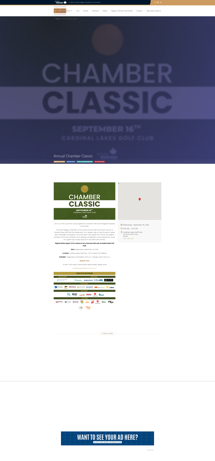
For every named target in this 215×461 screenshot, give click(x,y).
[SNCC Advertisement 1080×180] (107, 438)
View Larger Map (128, 238)
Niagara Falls (71, 161)
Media (105, 11)
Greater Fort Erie (59, 161)
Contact (139, 11)
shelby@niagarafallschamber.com (84, 268)
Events (85, 11)
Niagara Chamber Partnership (121, 11)
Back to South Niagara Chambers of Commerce (85, 2)
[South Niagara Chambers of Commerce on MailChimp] (160, 2)
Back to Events (108, 333)
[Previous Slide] (56, 438)
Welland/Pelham (99, 161)
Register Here (84, 261)
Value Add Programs (153, 11)
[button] (140, 199)
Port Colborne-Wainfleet (84, 161)
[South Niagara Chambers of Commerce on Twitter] (157, 2)
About (68, 11)
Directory (95, 11)
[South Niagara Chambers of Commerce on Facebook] (155, 2)
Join (77, 11)
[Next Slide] (158, 438)
